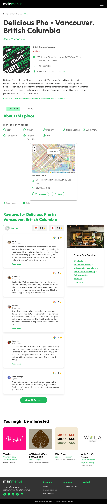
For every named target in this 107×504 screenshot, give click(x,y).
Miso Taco (60, 454)
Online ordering (50, 490)
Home (5, 14)
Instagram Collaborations (85, 268)
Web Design (79, 261)
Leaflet (53, 172)
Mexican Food (35, 460)
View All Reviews (34, 400)
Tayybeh (7, 454)
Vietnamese (18, 38)
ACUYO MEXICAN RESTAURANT (38, 455)
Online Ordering (81, 275)
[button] (53, 156)
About (45, 486)
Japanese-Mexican (63, 457)
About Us (78, 279)
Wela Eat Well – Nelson (89, 455)
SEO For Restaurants (82, 264)
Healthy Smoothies (89, 460)
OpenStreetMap (63, 172)
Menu (30, 108)
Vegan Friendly (87, 462)
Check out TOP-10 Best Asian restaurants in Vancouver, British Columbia (34, 99)
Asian (6, 38)
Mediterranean (10, 459)
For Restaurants (70, 486)
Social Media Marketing (84, 271)
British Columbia (17, 14)
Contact (77, 282)
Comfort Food (9, 457)
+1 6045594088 (44, 66)
